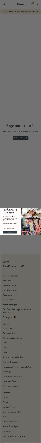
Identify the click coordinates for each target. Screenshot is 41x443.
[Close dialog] (40, 209)
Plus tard (10, 234)
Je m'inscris (10, 232)
